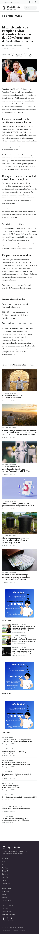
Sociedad (5, 897)
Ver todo (32, 365)
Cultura (4, 880)
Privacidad (15, 930)
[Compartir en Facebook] (21, 55)
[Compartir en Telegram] (25, 55)
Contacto (5, 908)
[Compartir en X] (17, 55)
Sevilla (4, 862)
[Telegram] (29, 2)
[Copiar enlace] (30, 55)
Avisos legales (6, 911)
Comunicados (13, 16)
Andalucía (5, 868)
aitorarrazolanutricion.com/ (22, 323)
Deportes (5, 874)
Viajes (4, 894)
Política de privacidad (8, 914)
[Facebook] (35, 2)
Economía (5, 871)
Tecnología (5, 891)
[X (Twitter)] (32, 2)
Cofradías (5, 877)
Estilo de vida (6, 883)
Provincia (5, 865)
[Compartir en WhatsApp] (12, 55)
